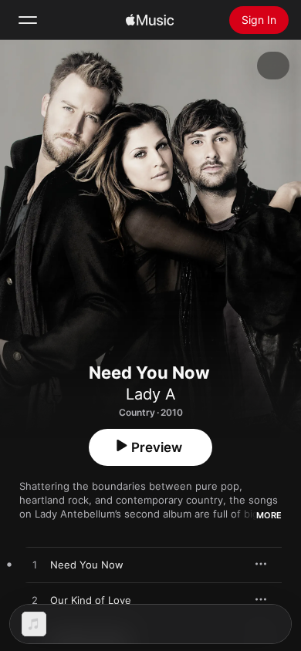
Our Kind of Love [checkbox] (90, 600)
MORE (269, 515)
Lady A (151, 394)
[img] (150, 20)
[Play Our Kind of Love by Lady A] (34, 601)
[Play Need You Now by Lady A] (34, 565)
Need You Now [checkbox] (86, 564)
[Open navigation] (28, 20)
